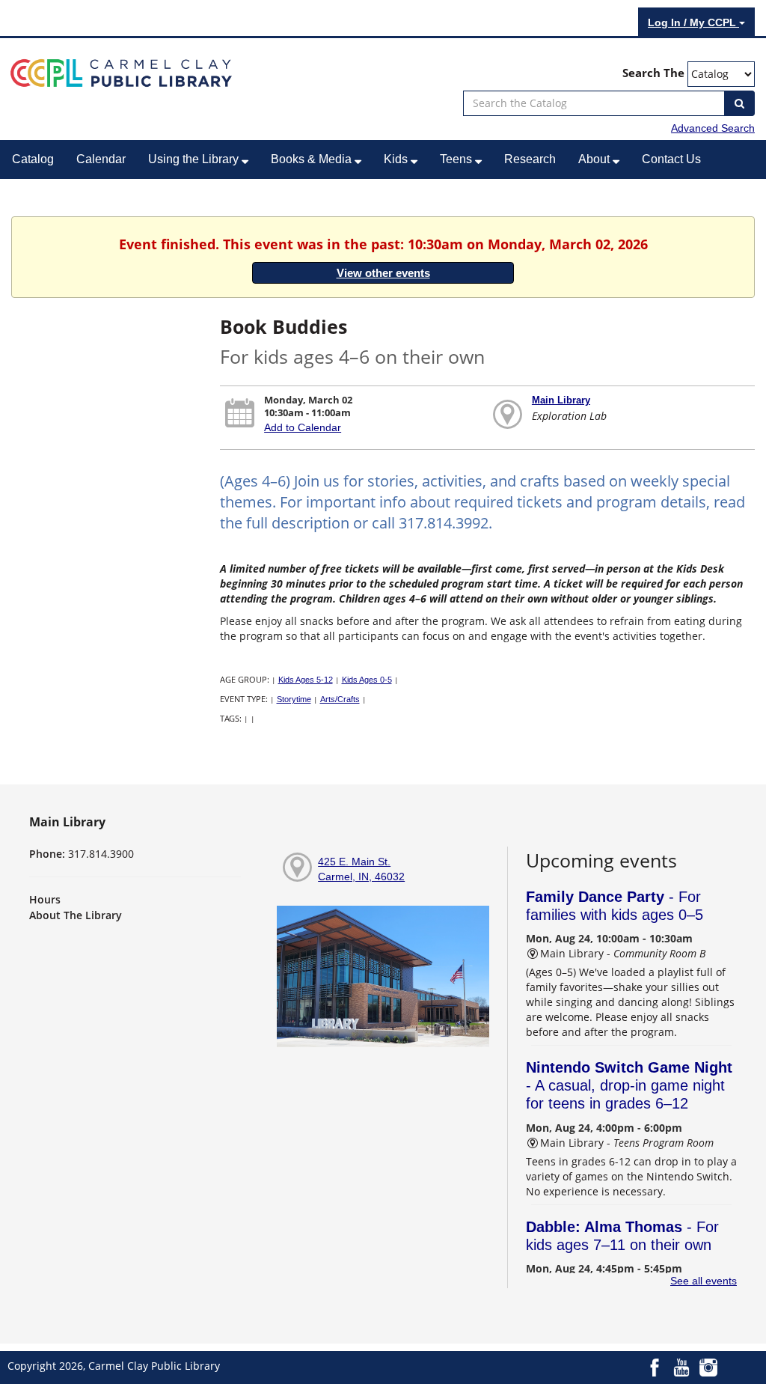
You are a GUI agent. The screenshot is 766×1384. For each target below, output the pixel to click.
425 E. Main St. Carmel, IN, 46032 (361, 869)
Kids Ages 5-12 (305, 679)
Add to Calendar (302, 427)
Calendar (101, 159)
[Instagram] (708, 1366)
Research (530, 159)
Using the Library (195, 159)
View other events (383, 272)
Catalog (33, 159)
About (595, 159)
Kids (397, 159)
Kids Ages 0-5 (367, 679)
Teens (457, 159)
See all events (703, 1281)
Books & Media (313, 159)
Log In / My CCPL (693, 22)
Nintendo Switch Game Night (629, 1085)
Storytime (294, 699)
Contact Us (671, 159)
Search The (653, 73)
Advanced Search (713, 128)
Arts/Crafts (340, 699)
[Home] (121, 72)
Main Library (561, 400)
